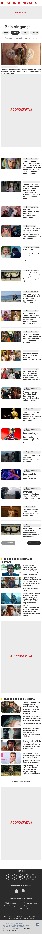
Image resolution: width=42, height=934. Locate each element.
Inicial (3, 21)
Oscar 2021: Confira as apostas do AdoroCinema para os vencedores (31, 458)
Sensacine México (19, 909)
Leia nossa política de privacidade (16, 929)
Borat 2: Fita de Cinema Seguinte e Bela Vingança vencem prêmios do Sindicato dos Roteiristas (32, 532)
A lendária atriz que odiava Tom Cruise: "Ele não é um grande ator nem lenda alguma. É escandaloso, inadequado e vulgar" (32, 610)
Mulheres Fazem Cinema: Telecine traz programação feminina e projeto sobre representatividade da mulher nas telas (31, 318)
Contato (20, 916)
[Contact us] (33, 877)
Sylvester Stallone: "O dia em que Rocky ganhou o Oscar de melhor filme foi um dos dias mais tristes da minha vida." (32, 744)
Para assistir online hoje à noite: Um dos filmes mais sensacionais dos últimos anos (31, 213)
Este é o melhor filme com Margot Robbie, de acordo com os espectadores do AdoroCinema (32, 298)
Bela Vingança (18, 27)
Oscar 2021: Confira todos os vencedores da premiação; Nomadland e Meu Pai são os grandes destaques (31, 438)
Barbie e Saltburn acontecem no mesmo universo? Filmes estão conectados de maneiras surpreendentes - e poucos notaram (32, 256)
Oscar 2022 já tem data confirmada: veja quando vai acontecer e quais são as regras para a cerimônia (32, 416)
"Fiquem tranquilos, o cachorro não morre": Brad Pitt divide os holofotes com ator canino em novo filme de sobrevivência (31, 770)
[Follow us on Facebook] (9, 877)
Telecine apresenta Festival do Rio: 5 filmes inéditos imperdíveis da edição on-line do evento (31, 396)
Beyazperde (28, 906)
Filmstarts (27, 903)
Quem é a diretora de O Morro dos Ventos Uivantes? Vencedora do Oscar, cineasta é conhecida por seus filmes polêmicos (21, 71)
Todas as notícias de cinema (21, 781)
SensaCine (8, 906)
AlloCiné (8, 903)
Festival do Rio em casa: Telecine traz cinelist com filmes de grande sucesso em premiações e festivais (31, 375)
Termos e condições (31, 916)
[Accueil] (19, 3)
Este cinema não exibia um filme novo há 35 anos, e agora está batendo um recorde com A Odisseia (31, 732)
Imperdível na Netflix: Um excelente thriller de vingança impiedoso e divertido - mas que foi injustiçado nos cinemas (32, 278)
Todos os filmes (22, 21)
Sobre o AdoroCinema (10, 916)
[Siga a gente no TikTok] (27, 877)
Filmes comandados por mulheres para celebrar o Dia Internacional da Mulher (32, 356)
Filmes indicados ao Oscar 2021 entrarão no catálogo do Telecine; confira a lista (32, 512)
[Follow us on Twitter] (15, 877)
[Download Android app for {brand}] (24, 890)
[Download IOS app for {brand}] (17, 890)
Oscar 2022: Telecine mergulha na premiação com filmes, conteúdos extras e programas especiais (32, 338)
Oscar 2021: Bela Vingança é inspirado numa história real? (31, 476)
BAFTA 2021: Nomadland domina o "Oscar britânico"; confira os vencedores (31, 495)
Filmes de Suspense (33, 21)
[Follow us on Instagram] (21, 877)
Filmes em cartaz (11, 21)
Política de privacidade (15, 918)
